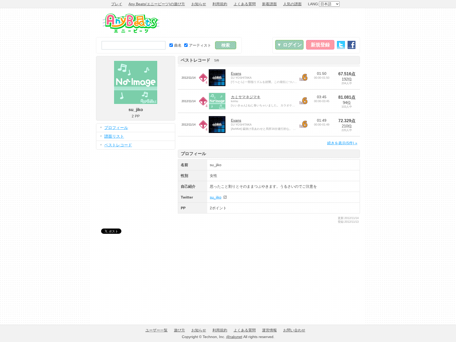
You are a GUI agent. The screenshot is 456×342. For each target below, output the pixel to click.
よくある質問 (245, 4)
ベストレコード (118, 145)
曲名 (178, 45)
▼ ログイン (289, 44)
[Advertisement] (264, 22)
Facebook (351, 45)
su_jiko (215, 197)
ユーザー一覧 (156, 330)
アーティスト (200, 45)
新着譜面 (269, 4)
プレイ (116, 4)
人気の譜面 (292, 4)
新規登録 (320, 44)
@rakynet (234, 337)
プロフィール (116, 127)
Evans (236, 73)
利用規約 (219, 4)
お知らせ (198, 4)
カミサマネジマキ (245, 97)
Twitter (341, 45)
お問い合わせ (294, 330)
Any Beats (131, 23)
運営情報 (269, 330)
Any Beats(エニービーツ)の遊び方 (157, 4)
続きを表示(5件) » (342, 143)
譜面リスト (114, 136)
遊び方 (179, 330)
